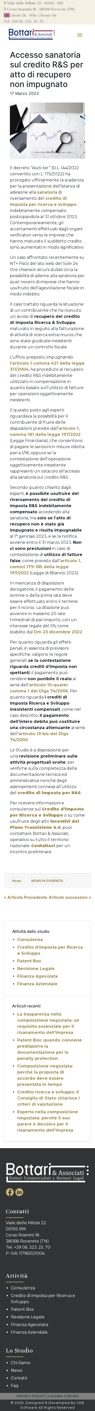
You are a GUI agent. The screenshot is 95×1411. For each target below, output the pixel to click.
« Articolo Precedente (25, 897)
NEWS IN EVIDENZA (47, 881)
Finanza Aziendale (37, 983)
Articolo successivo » (70, 897)
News (16, 881)
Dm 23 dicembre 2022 (58, 632)
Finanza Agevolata (37, 976)
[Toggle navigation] (80, 34)
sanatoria (47, 192)
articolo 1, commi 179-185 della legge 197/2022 (45, 566)
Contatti (19, 1378)
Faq (14, 1385)
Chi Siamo (20, 1362)
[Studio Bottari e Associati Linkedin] (19, 1191)
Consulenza (30, 939)
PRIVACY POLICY (30, 1396)
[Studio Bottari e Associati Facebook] (10, 1191)
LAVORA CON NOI (63, 1396)
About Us (18, 15)
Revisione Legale (36, 968)
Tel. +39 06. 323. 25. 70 (24, 21)
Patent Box (29, 961)
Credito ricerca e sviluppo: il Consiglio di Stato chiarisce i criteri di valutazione (48, 1098)
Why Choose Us (42, 15)
